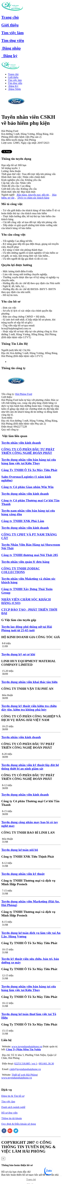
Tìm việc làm (12, 33)
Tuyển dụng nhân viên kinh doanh (25, 493)
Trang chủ (10, 17)
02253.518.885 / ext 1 (25, 1063)
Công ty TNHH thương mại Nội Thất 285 (29, 555)
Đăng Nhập (14, 89)
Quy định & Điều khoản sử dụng (18, 1124)
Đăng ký (9, 56)
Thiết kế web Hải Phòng (24, 1074)
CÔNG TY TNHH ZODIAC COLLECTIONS (20, 570)
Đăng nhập (11, 48)
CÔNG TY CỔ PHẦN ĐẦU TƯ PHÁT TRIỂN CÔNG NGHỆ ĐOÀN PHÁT (28, 451)
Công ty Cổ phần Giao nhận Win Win (27, 487)
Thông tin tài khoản (11, 1118)
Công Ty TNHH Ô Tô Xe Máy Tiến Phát (29, 470)
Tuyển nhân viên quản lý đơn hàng (25, 561)
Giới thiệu (10, 25)
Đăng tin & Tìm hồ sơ (12, 1096)
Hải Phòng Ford (23, 394)
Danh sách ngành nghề (13, 1107)
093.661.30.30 (46, 1063)
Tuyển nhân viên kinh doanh (21, 442)
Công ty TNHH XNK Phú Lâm (22, 521)
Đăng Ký (13, 86)
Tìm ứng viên (12, 40)
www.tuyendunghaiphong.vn (27, 1046)
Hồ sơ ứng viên (9, 1112)
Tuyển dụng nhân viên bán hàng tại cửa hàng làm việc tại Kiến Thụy (28, 461)
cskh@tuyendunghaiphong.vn (25, 1069)
